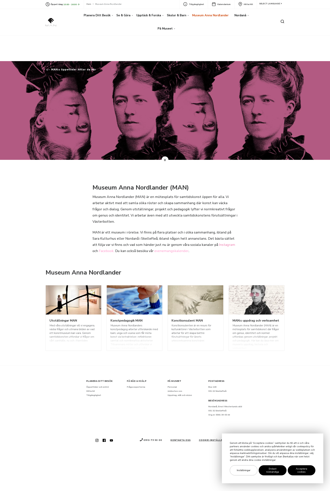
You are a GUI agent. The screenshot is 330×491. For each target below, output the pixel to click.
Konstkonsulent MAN (187, 320)
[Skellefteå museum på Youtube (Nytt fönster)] (111, 441)
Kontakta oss (180, 440)
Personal (172, 387)
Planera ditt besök (97, 15)
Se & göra (123, 15)
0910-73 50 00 (153, 440)
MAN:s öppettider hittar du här (73, 69)
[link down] (165, 159)
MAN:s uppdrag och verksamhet (256, 320)
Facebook (106, 251)
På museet (165, 29)
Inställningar (243, 470)
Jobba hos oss (175, 391)
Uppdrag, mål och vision (180, 395)
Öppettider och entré (97, 387)
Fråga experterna (136, 387)
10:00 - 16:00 (70, 4)
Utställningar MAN (63, 320)
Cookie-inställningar (215, 440)
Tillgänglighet (196, 4)
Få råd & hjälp (136, 381)
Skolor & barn (176, 15)
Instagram (227, 244)
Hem (88, 4)
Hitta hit (248, 4)
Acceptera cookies (301, 470)
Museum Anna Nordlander (210, 15)
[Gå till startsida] (51, 22)
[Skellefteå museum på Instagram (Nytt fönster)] (96, 441)
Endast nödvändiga (272, 470)
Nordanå (240, 15)
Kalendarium (223, 4)
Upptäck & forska (148, 15)
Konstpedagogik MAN (126, 320)
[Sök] (282, 22)
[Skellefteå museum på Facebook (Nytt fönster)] (104, 441)
